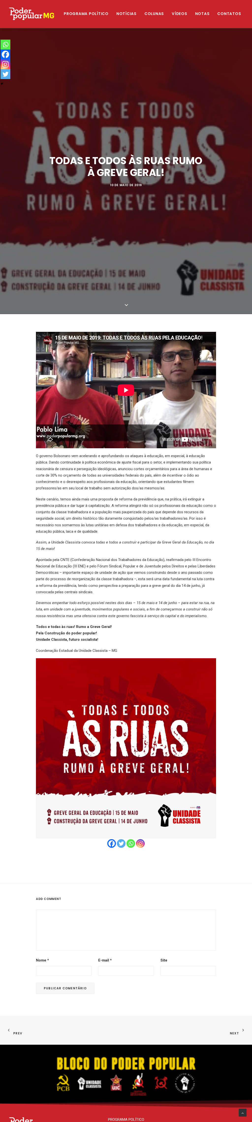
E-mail (105, 960)
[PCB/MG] (32, 14)
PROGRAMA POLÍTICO (86, 13)
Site (163, 960)
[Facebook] (111, 843)
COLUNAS (154, 13)
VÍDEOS (179, 13)
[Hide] (2, 84)
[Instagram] (140, 843)
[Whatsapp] (130, 843)
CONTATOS (229, 13)
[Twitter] (121, 843)
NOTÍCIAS (126, 13)
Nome (42, 960)
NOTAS (202, 13)
